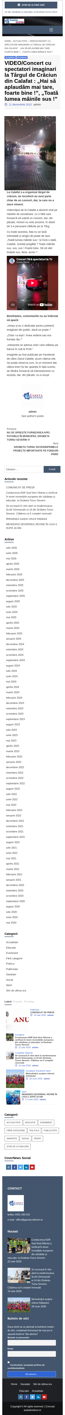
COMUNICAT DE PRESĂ (20, 487)
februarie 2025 (14, 633)
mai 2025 (11, 617)
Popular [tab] (17, 1001)
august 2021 (13, 842)
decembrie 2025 (15, 580)
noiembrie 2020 (14, 890)
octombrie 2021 (14, 831)
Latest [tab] (8, 1001)
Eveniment (22, 57)
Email (10, 1348)
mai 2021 (11, 858)
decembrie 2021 (15, 820)
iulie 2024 (11, 670)
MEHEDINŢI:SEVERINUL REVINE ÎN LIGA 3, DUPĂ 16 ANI (31, 526)
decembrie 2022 (15, 767)
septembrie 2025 (15, 596)
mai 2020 (11, 922)
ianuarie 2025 (13, 638)
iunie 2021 (12, 853)
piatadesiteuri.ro (32, 1410)
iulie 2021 (11, 847)
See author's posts (32, 416)
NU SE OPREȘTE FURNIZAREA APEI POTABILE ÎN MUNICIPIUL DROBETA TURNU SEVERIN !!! (28, 434)
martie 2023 (12, 751)
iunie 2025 (12, 612)
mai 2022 (11, 804)
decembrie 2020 (15, 885)
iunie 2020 (12, 917)
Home (14, 1384)
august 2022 (13, 788)
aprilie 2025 (12, 622)
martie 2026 (12, 569)
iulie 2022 (11, 794)
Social (9, 979)
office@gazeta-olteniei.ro (29, 1219)
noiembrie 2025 (14, 585)
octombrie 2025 (14, 590)
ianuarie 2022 (13, 815)
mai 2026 (11, 558)
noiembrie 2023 (14, 708)
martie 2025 (12, 628)
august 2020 (13, 906)
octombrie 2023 (14, 713)
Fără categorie (14, 958)
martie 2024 (12, 692)
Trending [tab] (29, 1001)
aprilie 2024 (12, 687)
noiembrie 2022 (14, 772)
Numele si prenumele (18, 1337)
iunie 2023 (12, 735)
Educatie (11, 947)
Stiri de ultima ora (16, 990)
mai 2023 (11, 740)
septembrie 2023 (15, 719)
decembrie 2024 (15, 644)
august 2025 (13, 601)
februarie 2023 (14, 756)
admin (37, 104)
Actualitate (10, 57)
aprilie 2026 (12, 563)
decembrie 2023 (15, 703)
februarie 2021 (14, 874)
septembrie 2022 (15, 783)
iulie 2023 (11, 729)
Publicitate (12, 969)
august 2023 (13, 724)
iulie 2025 (11, 606)
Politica (10, 963)
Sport (9, 985)
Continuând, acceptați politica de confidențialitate (26, 1366)
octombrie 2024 (14, 654)
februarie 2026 (14, 574)
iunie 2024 (12, 676)
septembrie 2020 (15, 901)
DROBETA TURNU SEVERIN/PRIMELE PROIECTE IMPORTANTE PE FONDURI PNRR (35, 449)
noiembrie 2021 (14, 826)
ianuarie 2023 (13, 762)
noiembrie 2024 (14, 649)
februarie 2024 (14, 697)
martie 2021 (12, 869)
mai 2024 (11, 681)
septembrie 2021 (15, 837)
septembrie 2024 (15, 660)
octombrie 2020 (14, 895)
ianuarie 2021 (13, 879)
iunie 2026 (12, 553)
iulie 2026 (11, 547)
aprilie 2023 (12, 745)
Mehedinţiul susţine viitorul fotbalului (26, 518)
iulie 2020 (11, 912)
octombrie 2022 (14, 778)
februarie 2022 (14, 810)
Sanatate (11, 974)
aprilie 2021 (12, 863)
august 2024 (13, 665)
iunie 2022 (12, 799)
